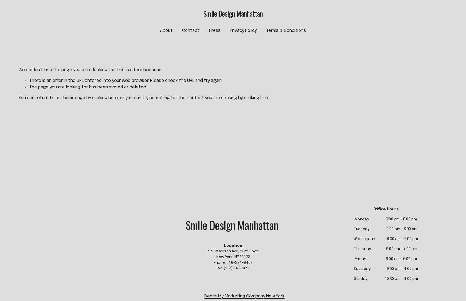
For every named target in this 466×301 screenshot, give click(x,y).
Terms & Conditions (286, 30)
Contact (191, 30)
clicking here (105, 98)
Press (215, 30)
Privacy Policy (243, 30)
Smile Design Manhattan (233, 13)
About (166, 30)
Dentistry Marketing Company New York (244, 296)
